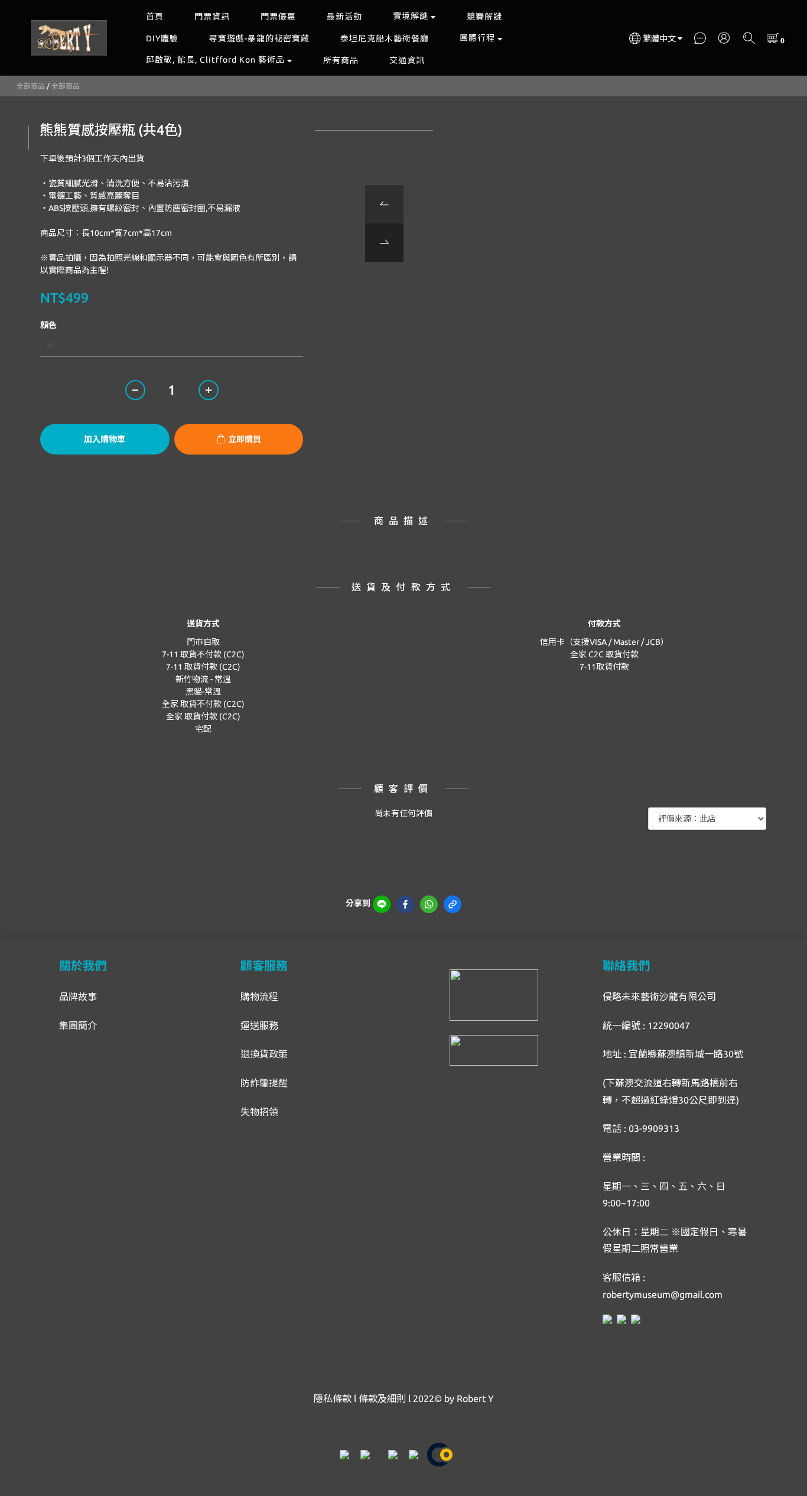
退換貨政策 (264, 1054)
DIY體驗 (162, 38)
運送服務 (259, 1025)
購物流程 (259, 996)
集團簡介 (78, 1025)
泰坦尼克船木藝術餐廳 (384, 38)
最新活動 (344, 16)
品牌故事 (78, 996)
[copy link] (452, 904)
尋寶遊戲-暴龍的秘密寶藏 (259, 38)
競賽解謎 (484, 16)
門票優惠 (278, 16)
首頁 (155, 16)
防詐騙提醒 (264, 1083)
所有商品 (341, 60)
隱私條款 (333, 1398)
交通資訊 (407, 60)
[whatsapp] (429, 904)
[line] (382, 904)
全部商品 (31, 86)
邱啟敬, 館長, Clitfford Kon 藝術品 (215, 59)
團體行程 (477, 38)
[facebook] (405, 904)
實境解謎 (410, 16)
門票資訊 (212, 16)
